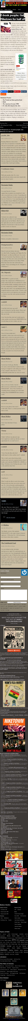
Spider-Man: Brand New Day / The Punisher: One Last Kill (12, 828)
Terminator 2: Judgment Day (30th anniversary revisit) (11, 825)
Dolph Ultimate (3, 967)
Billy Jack (2, 965)
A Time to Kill (3, 830)
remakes (2, 946)
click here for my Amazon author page (14, 660)
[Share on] (8, 94)
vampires (7, 954)
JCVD (18, 942)
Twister (2, 845)
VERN (3, 501)
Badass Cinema (8, 9)
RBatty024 (5, 210)
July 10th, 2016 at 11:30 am (7, 449)
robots (14, 946)
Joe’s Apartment (4, 826)
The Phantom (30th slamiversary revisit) (16, 767)
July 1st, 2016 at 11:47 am (6, 138)
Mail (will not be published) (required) (7, 579)
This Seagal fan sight (14, 973)
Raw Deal (9, 778)
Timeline (9, 920)
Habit (4, 102)
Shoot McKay (6, 358)
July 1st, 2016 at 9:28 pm (6, 305)
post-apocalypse (24, 944)
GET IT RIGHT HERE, (6, 69)
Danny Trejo (25, 938)
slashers (3, 950)
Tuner (2, 822)
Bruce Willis (17, 915)
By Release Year (4, 920)
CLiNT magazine (3, 980)
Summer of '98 (3, 952)
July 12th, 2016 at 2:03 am (6, 528)
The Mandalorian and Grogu (6, 839)
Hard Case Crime (17, 959)
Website (2, 584)
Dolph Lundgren (8, 940)
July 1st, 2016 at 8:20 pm (6, 275)
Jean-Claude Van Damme (19, 920)
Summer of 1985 (10, 952)
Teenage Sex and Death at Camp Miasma (15, 759)
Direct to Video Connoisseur (20, 965)
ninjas (19, 944)
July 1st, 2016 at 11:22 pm (6, 330)
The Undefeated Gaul (8, 543)
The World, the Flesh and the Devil (12, 100)
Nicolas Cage (17, 922)
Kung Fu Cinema (15, 967)
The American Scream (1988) (11, 104)
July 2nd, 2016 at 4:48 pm (6, 403)
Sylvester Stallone (18, 926)
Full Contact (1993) (7, 803)
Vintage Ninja (2, 975)
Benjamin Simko (7, 185)
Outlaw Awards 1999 (4, 911)
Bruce (8, 936)
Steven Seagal (23, 922)
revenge (9, 946)
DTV (15, 909)
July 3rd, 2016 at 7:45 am (6, 433)
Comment (2, 588)
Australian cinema (23, 934)
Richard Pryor (2, 971)
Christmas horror (11, 938)
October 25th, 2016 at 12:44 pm (8, 546)
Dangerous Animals (4, 832)
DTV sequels (21, 940)
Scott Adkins (16, 948)
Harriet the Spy (3, 844)
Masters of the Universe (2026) (6, 829)
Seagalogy (25, 948)
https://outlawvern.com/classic (14, 1019)
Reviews (14, 9)
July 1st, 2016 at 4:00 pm (6, 213)
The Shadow (3, 824)
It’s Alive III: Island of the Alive (11, 106)
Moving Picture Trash (22, 969)
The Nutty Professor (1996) (6, 849)
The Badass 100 (4, 909)
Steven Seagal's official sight (12, 971)
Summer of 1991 (19, 952)
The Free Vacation (10, 517)
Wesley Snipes (17, 928)
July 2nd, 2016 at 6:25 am (6, 361)
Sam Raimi (18, 946)
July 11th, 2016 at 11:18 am (7, 504)
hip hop (7, 942)
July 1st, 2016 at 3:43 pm (6, 188)
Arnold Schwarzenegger (19, 913)
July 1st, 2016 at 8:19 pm (6, 247)
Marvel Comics (24, 942)
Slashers (19, 909)
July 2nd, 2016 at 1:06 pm (6, 381)
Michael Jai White (4, 944)
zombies (17, 954)
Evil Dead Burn (3, 838)
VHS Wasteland (22, 973)
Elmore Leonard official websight (6, 959)
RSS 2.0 (9, 115)
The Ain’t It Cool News (4, 973)
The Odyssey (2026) (4, 842)
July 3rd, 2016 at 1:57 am (6, 419)
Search (19, 9)
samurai (8, 948)
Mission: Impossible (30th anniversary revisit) (9, 843)
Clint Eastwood (23, 915)
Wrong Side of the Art (11, 975)
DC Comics (2, 940)
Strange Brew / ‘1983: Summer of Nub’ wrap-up (9, 831)
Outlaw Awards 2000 (4, 913)
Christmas (3, 938)
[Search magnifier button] (11, 11)
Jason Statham (13, 942)
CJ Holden (5, 525)
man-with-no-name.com (4, 969)
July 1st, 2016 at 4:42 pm (6, 235)
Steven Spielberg (18, 924)
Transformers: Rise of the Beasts (7, 823)
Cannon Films (24, 936)
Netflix (10, 944)
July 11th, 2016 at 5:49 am (6, 475)
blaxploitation (2, 936)
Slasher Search (13, 950)
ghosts (4, 942)
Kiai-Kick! (9, 967)
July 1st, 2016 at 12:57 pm (6, 172)
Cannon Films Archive (9, 965)
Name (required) (3, 573)
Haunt (2, 834)
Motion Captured (13, 969)
